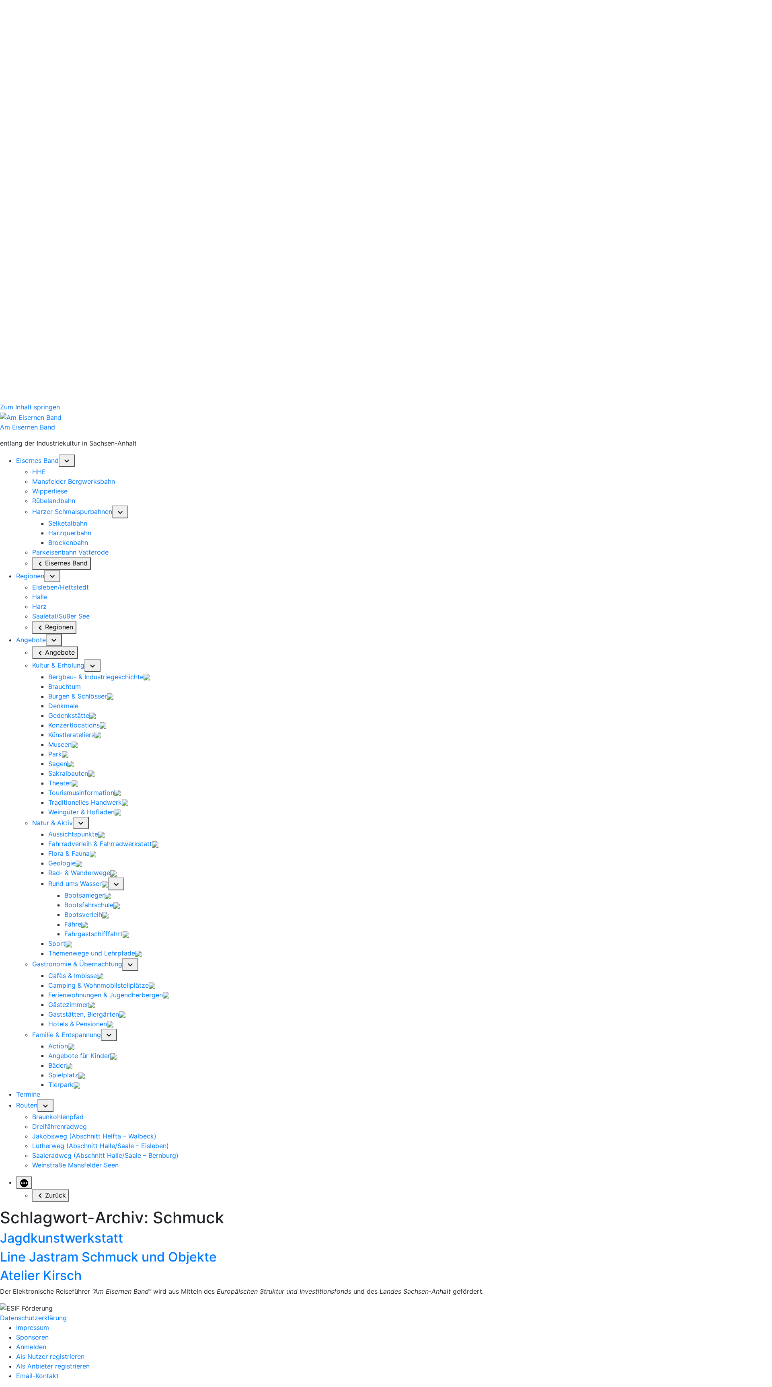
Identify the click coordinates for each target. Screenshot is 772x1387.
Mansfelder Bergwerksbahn (73, 481)
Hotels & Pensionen (77, 1024)
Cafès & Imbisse (72, 976)
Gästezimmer (68, 1005)
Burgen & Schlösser (77, 696)
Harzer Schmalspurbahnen (72, 512)
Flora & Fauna (69, 853)
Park (55, 754)
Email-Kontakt (37, 1376)
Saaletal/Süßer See (61, 616)
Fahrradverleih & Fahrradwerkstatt (100, 844)
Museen (60, 744)
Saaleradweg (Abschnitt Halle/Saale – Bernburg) (105, 1155)
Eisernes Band (37, 460)
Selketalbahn (67, 523)
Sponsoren (32, 1337)
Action (58, 1046)
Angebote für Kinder (79, 1056)
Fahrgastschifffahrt (93, 934)
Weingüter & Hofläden (81, 812)
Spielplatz (63, 1075)
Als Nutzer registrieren (50, 1356)
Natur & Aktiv (52, 823)
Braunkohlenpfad (58, 1117)
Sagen (57, 764)
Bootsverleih (83, 914)
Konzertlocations (74, 725)
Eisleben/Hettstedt (60, 587)
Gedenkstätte (68, 715)
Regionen (30, 576)
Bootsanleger (84, 895)
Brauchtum (64, 686)
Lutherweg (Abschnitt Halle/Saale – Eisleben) (100, 1146)
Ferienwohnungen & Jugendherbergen (105, 995)
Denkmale (63, 706)
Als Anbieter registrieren (53, 1366)
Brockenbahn (68, 542)
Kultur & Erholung (58, 665)
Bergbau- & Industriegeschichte (96, 677)
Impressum (32, 1327)
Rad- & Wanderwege (79, 873)
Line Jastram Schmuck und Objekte (108, 1257)
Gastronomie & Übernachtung (77, 964)
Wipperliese (50, 491)
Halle (39, 597)
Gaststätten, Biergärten (83, 1014)
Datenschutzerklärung (33, 1318)
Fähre (72, 924)
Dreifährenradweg (59, 1126)
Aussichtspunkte (73, 834)
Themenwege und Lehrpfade (91, 953)
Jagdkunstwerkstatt (61, 1238)
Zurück (55, 1195)
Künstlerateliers (71, 735)
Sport (57, 943)
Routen (26, 1105)
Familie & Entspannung (66, 1035)
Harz (39, 606)
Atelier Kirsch (41, 1275)
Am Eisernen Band (27, 427)
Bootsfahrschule (88, 905)
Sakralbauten (68, 773)
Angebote (31, 640)
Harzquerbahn (69, 533)
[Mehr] (24, 1182)
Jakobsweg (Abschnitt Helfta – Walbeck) (94, 1136)
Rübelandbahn (53, 501)
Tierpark (61, 1085)
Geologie (62, 863)
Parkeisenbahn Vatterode (70, 552)
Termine (28, 1094)
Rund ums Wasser (75, 883)
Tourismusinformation (81, 793)
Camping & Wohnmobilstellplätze (98, 985)
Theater (60, 783)
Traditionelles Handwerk (85, 802)
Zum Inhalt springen (30, 407)
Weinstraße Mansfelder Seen (75, 1165)
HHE (39, 472)
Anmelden (31, 1347)
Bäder (57, 1065)
